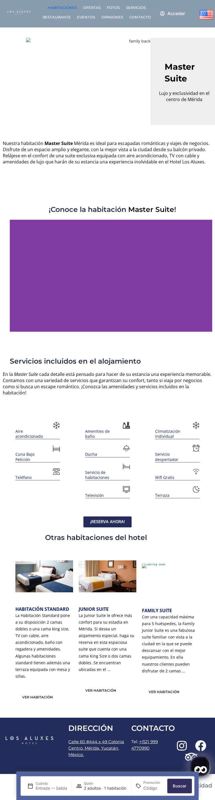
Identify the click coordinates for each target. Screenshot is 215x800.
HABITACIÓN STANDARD (42, 609)
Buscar (179, 786)
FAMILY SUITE (157, 610)
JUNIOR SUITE (94, 609)
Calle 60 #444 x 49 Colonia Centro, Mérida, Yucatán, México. (96, 748)
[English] (206, 14)
